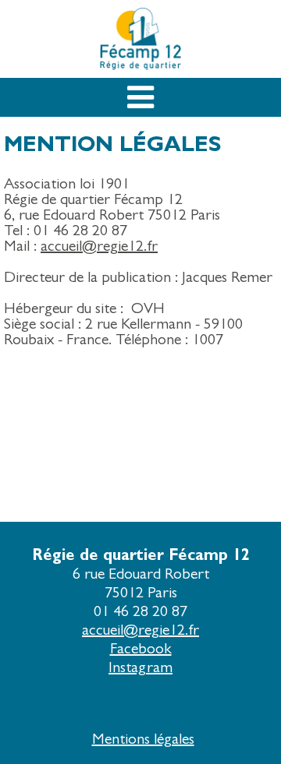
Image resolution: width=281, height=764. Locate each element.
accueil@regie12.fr (140, 630)
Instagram (140, 667)
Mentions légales (143, 739)
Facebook (141, 648)
